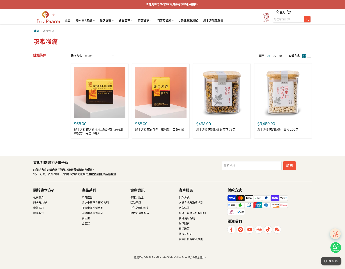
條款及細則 (185, 234)
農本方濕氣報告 (213, 21)
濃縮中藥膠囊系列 (92, 213)
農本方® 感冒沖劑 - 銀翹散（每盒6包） (160, 130)
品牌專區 (106, 21)
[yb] (250, 230)
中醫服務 (38, 208)
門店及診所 (164, 21)
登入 (282, 12)
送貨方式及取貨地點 (191, 203)
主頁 (67, 21)
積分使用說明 (187, 218)
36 (274, 56)
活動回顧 (135, 203)
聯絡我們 (38, 213)
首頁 (36, 31)
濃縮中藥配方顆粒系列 (95, 203)
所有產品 (87, 197)
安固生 (86, 218)
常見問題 (184, 223)
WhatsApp (335, 250)
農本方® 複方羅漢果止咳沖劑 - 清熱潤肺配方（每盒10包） (98, 131)
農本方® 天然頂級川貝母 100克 (277, 130)
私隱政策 (184, 229)
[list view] (309, 56)
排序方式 (76, 55)
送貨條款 (184, 208)
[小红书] (259, 230)
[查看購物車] (289, 12)
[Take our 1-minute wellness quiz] (335, 234)
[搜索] (307, 19)
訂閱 (289, 166)
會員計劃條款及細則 (191, 239)
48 (280, 56)
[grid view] (304, 56)
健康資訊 (144, 21)
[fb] (231, 230)
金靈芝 (86, 223)
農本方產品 (84, 20)
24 (268, 56)
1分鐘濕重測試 (188, 21)
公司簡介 (38, 197)
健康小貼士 (137, 197)
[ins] (240, 230)
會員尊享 (125, 21)
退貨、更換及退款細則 (192, 213)
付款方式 (184, 197)
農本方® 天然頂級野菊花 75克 (215, 130)
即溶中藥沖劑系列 (92, 208)
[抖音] (268, 230)
